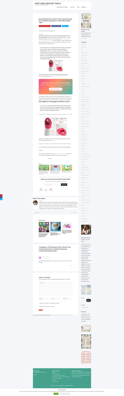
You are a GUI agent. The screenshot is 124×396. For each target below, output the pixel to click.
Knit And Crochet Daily (48, 3)
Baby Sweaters (84, 60)
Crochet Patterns (85, 111)
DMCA (53, 372)
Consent (56, 393)
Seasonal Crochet (85, 200)
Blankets (83, 75)
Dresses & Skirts (84, 126)
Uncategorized (84, 218)
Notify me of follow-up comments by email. (50, 303)
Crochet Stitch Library (86, 113)
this (69, 114)
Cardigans (83, 83)
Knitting (83, 172)
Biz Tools (72, 7)
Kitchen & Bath (84, 167)
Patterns (83, 184)
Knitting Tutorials (85, 175)
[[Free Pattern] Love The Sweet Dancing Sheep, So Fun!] (67, 168)
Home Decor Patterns (86, 156)
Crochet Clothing (85, 97)
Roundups (83, 192)
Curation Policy (55, 373)
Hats (82, 151)
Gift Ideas (83, 148)
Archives (83, 305)
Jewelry (83, 161)
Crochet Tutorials (85, 121)
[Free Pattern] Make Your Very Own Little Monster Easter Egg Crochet (67, 232)
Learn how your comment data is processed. (61, 315)
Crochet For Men (85, 108)
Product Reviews (85, 190)
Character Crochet (85, 86)
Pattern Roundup (85, 182)
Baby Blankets (84, 52)
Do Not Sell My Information (65, 393)
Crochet (83, 94)
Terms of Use (55, 381)
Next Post (75, 212)
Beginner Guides (85, 68)
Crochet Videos (84, 123)
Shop (78, 7)
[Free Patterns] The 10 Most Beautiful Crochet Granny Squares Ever (43, 235)
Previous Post (36, 212)
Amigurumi (83, 44)
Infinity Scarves (84, 159)
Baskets (83, 66)
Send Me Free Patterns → (55, 89)
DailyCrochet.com (85, 243)
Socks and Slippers (85, 202)
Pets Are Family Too (85, 187)
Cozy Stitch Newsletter (61, 153)
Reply (71, 265)
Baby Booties (84, 55)
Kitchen (83, 164)
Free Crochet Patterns (62, 7)
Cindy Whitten (45, 256)
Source (52, 58)
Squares (83, 205)
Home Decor (84, 153)
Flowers (83, 131)
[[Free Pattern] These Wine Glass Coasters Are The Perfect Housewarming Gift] (55, 168)
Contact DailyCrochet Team (58, 375)
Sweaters (83, 208)
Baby (82, 50)
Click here (74, 376)
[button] (87, 7)
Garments (83, 145)
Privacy (54, 380)
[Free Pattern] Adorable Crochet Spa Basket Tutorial (55, 233)
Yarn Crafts (83, 221)
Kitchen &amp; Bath (85, 169)
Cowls (82, 91)
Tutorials (83, 216)
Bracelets (83, 78)
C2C (82, 81)
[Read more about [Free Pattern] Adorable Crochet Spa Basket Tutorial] (55, 226)
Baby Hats (83, 58)
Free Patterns (84, 143)
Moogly (53, 140)
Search (82, 298)
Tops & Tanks (84, 210)
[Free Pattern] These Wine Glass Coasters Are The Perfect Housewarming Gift (55, 172)
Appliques (83, 47)
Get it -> (84, 38)
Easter (82, 129)
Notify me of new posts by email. (47, 306)
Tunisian (83, 213)
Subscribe (83, 7)
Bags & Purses (84, 63)
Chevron (83, 89)
